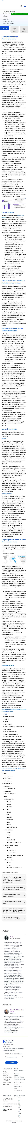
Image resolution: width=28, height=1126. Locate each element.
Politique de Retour (19, 1083)
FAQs (15, 1081)
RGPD (15, 1088)
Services (5, 1072)
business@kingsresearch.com (8, 1104)
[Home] (8, 6)
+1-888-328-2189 (7, 1106)
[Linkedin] (20, 1108)
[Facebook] (20, 1101)
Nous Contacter (7, 1082)
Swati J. (9, 25)
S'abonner (11, 1062)
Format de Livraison (19, 1077)
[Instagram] (20, 1105)
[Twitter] (20, 1112)
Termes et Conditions (19, 1079)
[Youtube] (20, 1116)
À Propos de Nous (7, 1077)
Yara (6, 714)
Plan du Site (6, 1084)
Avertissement (18, 1090)
